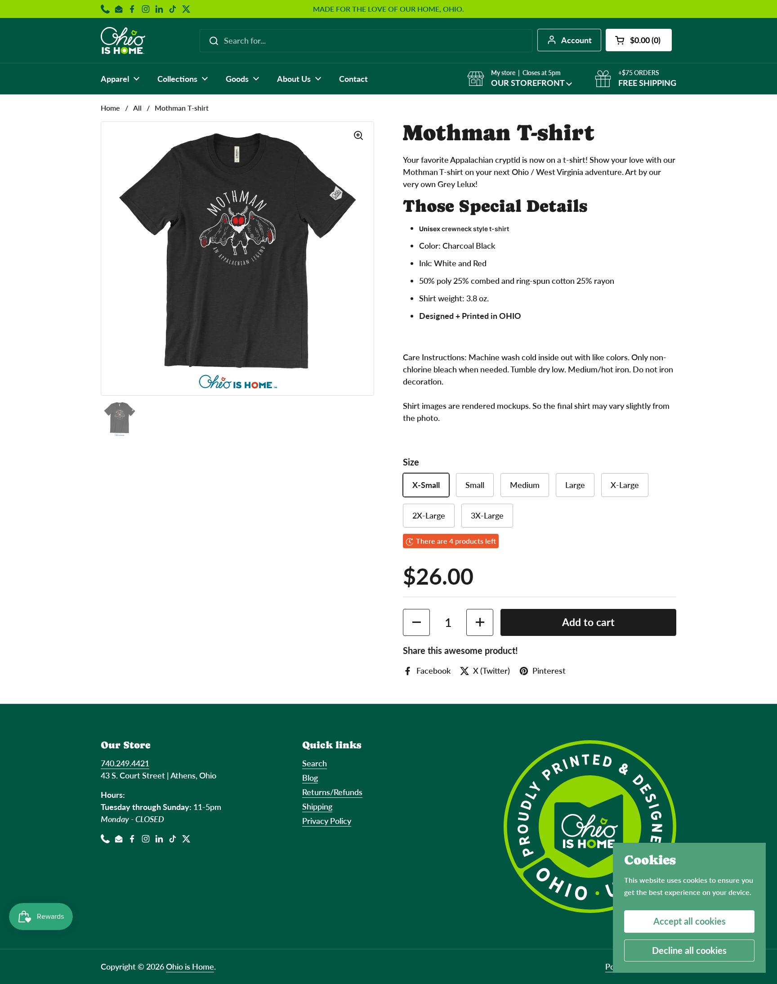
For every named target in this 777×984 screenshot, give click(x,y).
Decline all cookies (689, 950)
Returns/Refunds (332, 792)
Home (110, 107)
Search (314, 763)
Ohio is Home (190, 966)
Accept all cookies (689, 921)
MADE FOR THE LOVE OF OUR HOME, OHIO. (388, 9)
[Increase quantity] (479, 622)
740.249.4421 (125, 763)
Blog (310, 778)
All (137, 107)
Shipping (317, 806)
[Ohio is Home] (123, 40)
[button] (639, 40)
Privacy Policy (326, 821)
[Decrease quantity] (416, 622)
